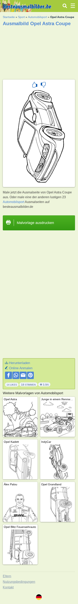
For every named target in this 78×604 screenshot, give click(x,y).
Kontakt (8, 587)
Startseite (9, 17)
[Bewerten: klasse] (35, 85)
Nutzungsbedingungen (19, 581)
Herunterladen (19, 363)
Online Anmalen (20, 368)
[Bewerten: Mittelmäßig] (43, 85)
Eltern (7, 576)
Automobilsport (37, 17)
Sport (21, 17)
